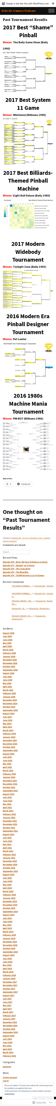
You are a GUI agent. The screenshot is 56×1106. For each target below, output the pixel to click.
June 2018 (7, 962)
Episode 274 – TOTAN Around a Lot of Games (23, 575)
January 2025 (9, 697)
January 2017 (9, 1019)
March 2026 (8, 650)
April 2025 (7, 687)
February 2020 (9, 895)
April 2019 (7, 928)
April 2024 (7, 727)
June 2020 (7, 881)
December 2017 (10, 982)
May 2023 (7, 764)
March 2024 (8, 730)
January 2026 (9, 656)
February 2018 (9, 975)
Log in (6, 1081)
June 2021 (7, 841)
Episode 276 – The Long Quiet (16, 569)
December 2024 (10, 700)
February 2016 (9, 1056)
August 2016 (8, 1036)
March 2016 (8, 1052)
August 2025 (8, 673)
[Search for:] (16, 552)
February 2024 (9, 734)
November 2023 (10, 744)
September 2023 (10, 750)
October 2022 (9, 787)
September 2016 (10, 1032)
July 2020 (7, 878)
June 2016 (7, 1042)
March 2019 (8, 932)
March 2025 (8, 690)
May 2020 (7, 885)
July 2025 (7, 677)
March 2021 (8, 851)
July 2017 (7, 999)
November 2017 (10, 985)
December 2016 (10, 1022)
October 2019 (9, 908)
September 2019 (10, 911)
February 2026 (9, 653)
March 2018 (8, 972)
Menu (51, 10)
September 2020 (10, 871)
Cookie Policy (10, 1094)
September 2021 (10, 831)
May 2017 (7, 1005)
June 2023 (7, 760)
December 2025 (10, 660)
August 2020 (8, 874)
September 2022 (10, 791)
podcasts (7, 1067)
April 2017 (7, 1009)
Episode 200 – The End (44, 586)
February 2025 (9, 693)
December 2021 (10, 821)
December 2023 (10, 740)
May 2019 (7, 925)
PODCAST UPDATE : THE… (22, 601)
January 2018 (9, 978)
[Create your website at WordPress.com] (28, 3)
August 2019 (8, 915)
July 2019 (7, 918)
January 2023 (9, 777)
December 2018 (10, 942)
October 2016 (9, 1029)
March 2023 (8, 770)
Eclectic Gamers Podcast (19, 11)
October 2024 (9, 707)
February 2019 (9, 935)
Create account (10, 1077)
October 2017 (9, 989)
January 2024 (9, 737)
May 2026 (7, 643)
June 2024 (7, 720)
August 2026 (8, 633)
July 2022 (7, 797)
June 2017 (7, 1002)
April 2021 (7, 848)
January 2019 (9, 938)
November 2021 (10, 824)
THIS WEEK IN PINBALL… (22, 586)
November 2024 (10, 703)
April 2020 (7, 888)
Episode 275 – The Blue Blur (15, 572)
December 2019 (10, 901)
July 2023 (7, 757)
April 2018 (7, 968)
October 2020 (9, 868)
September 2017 (10, 992)
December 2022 (10, 781)
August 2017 (8, 995)
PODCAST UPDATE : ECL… (22, 616)
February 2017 (9, 1015)
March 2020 (8, 891)
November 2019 (10, 905)
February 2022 (9, 814)
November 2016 (10, 1025)
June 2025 (7, 680)
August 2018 (8, 955)
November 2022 (10, 784)
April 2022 (7, 807)
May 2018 (7, 965)
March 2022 (8, 811)
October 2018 (9, 948)
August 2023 (8, 754)
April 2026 (7, 646)
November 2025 (10, 663)
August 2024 (8, 713)
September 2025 (10, 670)
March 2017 (8, 1012)
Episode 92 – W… (19, 608)
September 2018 (10, 952)
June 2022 (7, 801)
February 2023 (9, 774)
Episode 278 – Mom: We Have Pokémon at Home (25, 562)
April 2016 (7, 1049)
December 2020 (10, 861)
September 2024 (10, 710)
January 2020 (9, 898)
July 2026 (7, 636)
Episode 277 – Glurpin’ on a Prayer (19, 565)
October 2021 (9, 828)
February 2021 (9, 854)
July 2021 (7, 838)
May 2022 (7, 804)
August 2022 (8, 794)
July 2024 (7, 717)
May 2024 (7, 724)
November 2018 (10, 945)
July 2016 (7, 1039)
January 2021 (9, 858)
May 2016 (7, 1046)
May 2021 (7, 844)
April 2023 (7, 767)
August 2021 (8, 834)
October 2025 (9, 666)
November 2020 (10, 864)
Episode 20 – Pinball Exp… (40, 608)
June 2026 (7, 640)
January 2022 (9, 817)
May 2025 (7, 683)
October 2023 (9, 747)
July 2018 (7, 958)
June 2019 (7, 921)
